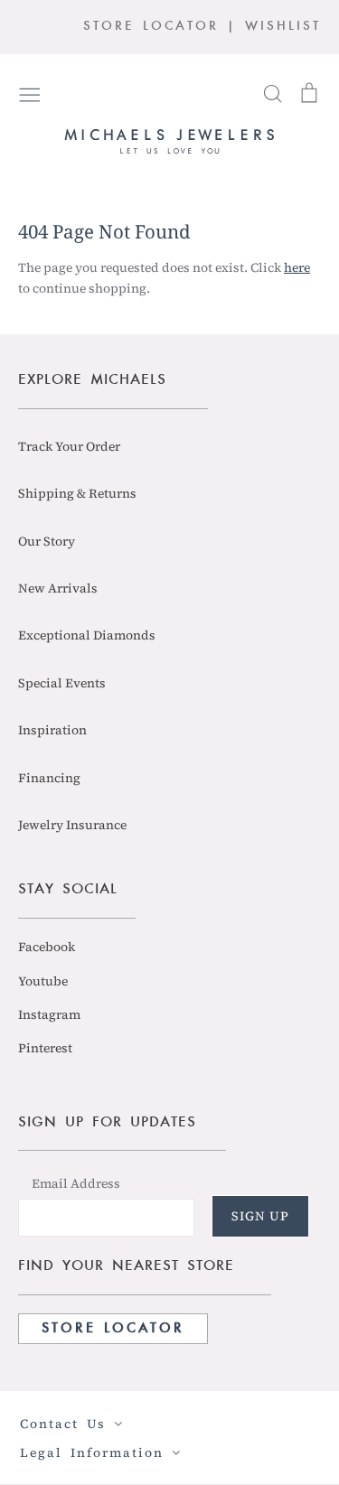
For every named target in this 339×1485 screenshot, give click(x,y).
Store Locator (113, 1329)
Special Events (62, 683)
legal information (96, 1452)
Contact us (67, 1424)
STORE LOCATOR (151, 26)
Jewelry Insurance (72, 825)
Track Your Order (69, 446)
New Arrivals (58, 588)
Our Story (46, 541)
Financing (49, 778)
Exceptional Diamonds (86, 635)
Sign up (260, 1216)
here (297, 267)
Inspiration (52, 730)
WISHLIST (283, 26)
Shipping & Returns (77, 493)
